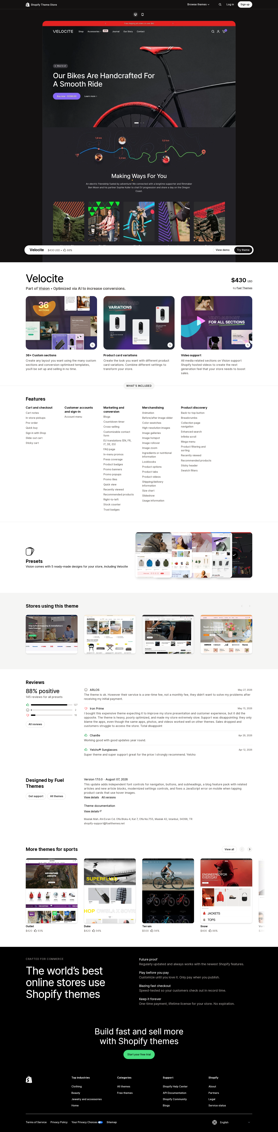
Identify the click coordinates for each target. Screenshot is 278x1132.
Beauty (75, 1092)
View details (91, 797)
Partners (213, 1092)
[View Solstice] (153, 555)
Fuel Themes (244, 288)
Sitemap (112, 1122)
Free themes (125, 1092)
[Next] (249, 606)
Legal (211, 1099)
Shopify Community (175, 1099)
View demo (223, 249)
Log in (230, 4)
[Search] (220, 4)
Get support (35, 796)
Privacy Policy (59, 1122)
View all (229, 849)
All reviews (35, 724)
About (212, 1086)
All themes (56, 796)
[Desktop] (135, 14)
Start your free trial (139, 1054)
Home (75, 1105)
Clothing (76, 1086)
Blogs (166, 1105)
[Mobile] (142, 14)
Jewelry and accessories (86, 1099)
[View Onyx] (194, 555)
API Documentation (174, 1092)
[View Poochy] (174, 555)
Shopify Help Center (175, 1086)
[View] (52, 635)
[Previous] (242, 606)
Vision (44, 288)
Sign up (245, 4)
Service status (217, 1105)
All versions (109, 797)
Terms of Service (36, 1122)
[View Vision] (214, 555)
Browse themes (197, 4)
